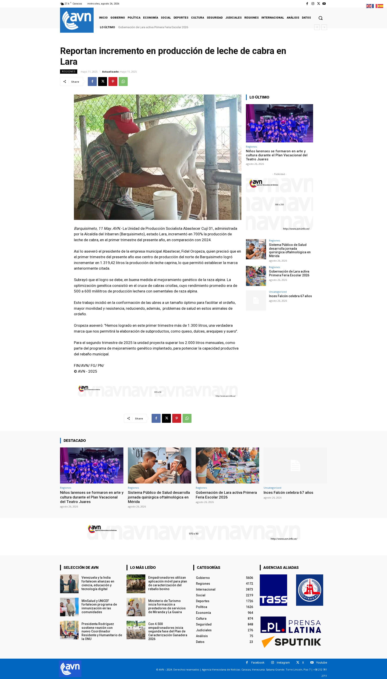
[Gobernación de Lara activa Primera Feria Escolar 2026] (256, 276)
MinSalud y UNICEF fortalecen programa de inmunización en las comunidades (99, 606)
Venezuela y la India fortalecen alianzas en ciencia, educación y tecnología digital (98, 583)
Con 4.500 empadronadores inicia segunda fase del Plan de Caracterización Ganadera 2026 (167, 631)
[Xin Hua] (309, 590)
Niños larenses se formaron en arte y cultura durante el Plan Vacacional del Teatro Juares (276, 155)
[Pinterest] (112, 81)
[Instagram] (313, 3)
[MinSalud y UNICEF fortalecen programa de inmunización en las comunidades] (69, 607)
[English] (369, 6)
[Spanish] (381, 6)
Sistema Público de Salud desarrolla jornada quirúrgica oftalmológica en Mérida (290, 250)
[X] (318, 3)
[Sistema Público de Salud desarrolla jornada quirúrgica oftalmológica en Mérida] (256, 249)
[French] (375, 6)
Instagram (283, 662)
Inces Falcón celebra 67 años (139, 27)
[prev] (317, 27)
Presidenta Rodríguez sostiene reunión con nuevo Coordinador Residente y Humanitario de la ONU (102, 631)
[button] (320, 17)
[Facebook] (307, 3)
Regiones (68, 71)
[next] (324, 27)
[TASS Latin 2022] (273, 590)
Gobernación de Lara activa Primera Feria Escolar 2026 (289, 273)
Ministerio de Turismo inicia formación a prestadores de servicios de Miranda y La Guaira (167, 606)
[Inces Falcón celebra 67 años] (256, 300)
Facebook (257, 662)
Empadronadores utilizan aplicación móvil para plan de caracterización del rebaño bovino (167, 583)
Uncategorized (278, 291)
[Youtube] (324, 3)
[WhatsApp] (123, 81)
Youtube (321, 662)
